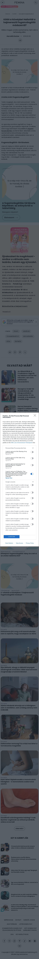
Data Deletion (9, 543)
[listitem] (19, 448)
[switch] (32, 452)
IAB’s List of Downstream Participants (21, 442)
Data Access (19, 543)
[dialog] (19, 479)
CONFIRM (11, 536)
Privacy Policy (30, 543)
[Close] (35, 416)
